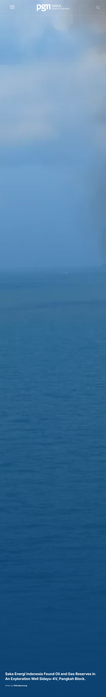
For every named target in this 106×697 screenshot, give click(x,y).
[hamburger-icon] (12, 7)
